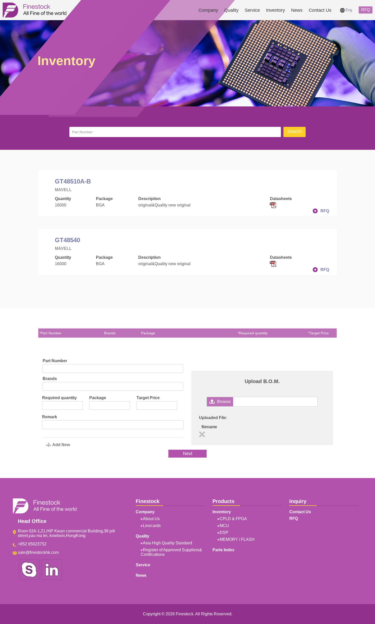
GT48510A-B (73, 181)
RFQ (365, 10)
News (297, 10)
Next (187, 453)
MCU (224, 525)
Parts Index (223, 550)
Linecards (152, 525)
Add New (61, 445)
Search (294, 131)
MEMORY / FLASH (237, 539)
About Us (151, 519)
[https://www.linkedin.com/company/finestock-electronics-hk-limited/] (52, 579)
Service (252, 10)
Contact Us (320, 10)
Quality (231, 10)
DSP (224, 532)
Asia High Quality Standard (167, 543)
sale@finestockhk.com (38, 552)
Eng (348, 10)
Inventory (275, 10)
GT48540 (67, 240)
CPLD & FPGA (233, 519)
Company (208, 10)
